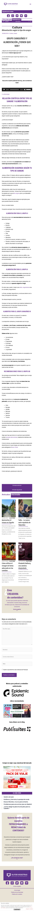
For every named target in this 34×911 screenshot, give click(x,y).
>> (30, 21)
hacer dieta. (15, 447)
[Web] (17, 664)
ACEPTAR (17, 909)
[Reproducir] (4, 89)
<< (3, 21)
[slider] (28, 89)
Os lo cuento (17, 609)
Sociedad (18, 21)
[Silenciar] (25, 89)
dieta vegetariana (24, 287)
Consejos (5, 21)
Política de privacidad (17, 892)
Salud (15, 33)
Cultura (11, 33)
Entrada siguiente (17, 489)
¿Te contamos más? (17, 857)
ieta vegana (16, 193)
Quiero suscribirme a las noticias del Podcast (15, 669)
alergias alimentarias (11, 437)
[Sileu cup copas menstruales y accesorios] (17, 777)
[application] (17, 89)
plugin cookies (29, 909)
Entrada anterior (17, 485)
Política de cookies (17, 894)
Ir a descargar (6, 94)
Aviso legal (17, 890)
